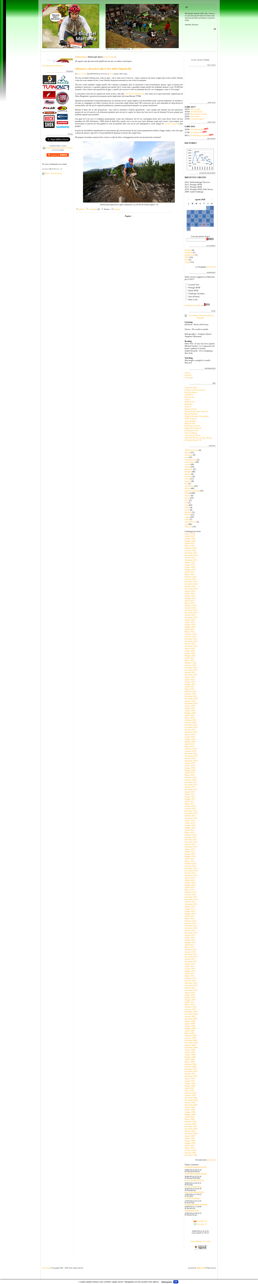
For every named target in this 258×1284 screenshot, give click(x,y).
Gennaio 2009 (190, 1038)
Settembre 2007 (191, 1076)
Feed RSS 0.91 (202, 1221)
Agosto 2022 (190, 648)
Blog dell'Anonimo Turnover (196, 411)
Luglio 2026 (190, 536)
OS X (187, 500)
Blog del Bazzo (191, 392)
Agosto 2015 (190, 849)
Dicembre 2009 (191, 1012)
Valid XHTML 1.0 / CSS (200, 1241)
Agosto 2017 (190, 792)
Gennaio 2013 (190, 923)
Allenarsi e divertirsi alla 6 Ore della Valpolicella (103, 68)
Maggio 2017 (190, 799)
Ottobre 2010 (190, 988)
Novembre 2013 (191, 899)
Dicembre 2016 (191, 811)
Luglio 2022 (190, 651)
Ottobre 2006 (190, 1102)
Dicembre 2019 (191, 725)
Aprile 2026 (189, 543)
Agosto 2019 (190, 734)
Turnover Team (191, 387)
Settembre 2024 (191, 589)
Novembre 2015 (191, 842)
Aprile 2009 (189, 1031)
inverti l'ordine (109, 57)
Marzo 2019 (190, 746)
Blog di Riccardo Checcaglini (197, 416)
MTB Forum (190, 402)
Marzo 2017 (190, 804)
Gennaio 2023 (190, 636)
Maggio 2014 (190, 885)
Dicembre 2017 (191, 782)
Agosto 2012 (190, 935)
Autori (187, 373)
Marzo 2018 (190, 775)
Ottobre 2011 (190, 959)
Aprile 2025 (189, 572)
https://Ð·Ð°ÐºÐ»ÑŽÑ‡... (195, 1192)
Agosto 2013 (190, 906)
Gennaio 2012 (190, 952)
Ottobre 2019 (190, 730)
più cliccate (211, 267)
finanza (188, 474)
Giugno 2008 (190, 1055)
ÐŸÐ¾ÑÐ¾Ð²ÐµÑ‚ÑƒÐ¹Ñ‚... (196, 1167)
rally (186, 260)
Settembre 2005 (191, 1133)
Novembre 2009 (191, 1014)
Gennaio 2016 (190, 837)
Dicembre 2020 (191, 696)
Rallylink (188, 404)
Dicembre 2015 (191, 839)
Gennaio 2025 (190, 579)
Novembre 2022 (191, 641)
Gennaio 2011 (190, 980)
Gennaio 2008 (190, 1066)
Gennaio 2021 (190, 694)
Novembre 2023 (191, 612)
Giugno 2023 (190, 624)
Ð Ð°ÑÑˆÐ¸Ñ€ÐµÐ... (193, 1198)
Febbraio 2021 (190, 691)
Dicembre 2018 (191, 753)
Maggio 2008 (190, 1057)
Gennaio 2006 (190, 1124)
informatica (189, 486)
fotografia (189, 252)
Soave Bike (195, 116)
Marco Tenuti (138, 49)
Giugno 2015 (190, 854)
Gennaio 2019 (190, 751)
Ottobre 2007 (190, 1074)
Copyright (189, 377)
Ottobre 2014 (190, 873)
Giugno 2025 (190, 567)
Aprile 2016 (189, 830)
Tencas (187, 399)
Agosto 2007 (190, 1078)
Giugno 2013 (190, 911)
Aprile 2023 (189, 629)
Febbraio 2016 (190, 835)
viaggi (187, 262)
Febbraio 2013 (190, 921)
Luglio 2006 (190, 1110)
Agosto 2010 (190, 992)
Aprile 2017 (189, 801)
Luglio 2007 (190, 1081)
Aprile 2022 (189, 658)
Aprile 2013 (189, 916)
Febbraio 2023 (190, 634)
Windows (188, 526)
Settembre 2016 (191, 818)
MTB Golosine (191, 418)
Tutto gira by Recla (192, 435)
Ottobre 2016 (190, 816)
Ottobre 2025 (190, 557)
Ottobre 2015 (190, 844)
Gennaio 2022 (190, 665)
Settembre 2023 (191, 617)
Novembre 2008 (191, 1043)
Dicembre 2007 (191, 1069)
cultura (187, 467)
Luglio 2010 (190, 995)
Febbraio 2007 (190, 1093)
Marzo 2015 (190, 861)
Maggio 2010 (190, 1000)
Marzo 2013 (190, 918)
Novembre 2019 (191, 727)
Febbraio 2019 (190, 749)
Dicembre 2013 (191, 897)
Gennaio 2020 (190, 722)
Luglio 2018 (190, 765)
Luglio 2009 (190, 1023)
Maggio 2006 (190, 1114)
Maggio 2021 (190, 684)
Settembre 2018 (191, 761)
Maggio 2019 (190, 741)
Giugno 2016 (190, 825)
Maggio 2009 (190, 1028)
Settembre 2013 (191, 904)
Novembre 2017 (191, 785)
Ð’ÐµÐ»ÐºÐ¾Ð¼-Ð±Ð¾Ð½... (197, 1204)
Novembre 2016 (191, 813)
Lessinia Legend (171, 123)
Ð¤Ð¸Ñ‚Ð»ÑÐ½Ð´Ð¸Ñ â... (195, 1180)
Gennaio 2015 (190, 866)
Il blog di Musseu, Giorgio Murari (198, 438)
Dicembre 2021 (191, 667)
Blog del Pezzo (191, 409)
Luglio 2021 (190, 679)
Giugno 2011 (190, 969)
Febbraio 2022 (190, 663)
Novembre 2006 (191, 1100)
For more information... (194, 1187)
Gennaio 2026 (190, 550)
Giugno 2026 (190, 538)
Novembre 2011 (191, 957)
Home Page (81, 57)
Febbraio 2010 (190, 1007)
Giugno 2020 (190, 710)
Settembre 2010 (191, 990)
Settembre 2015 (191, 847)
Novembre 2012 (191, 928)
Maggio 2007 (190, 1086)
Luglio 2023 (190, 622)
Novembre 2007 (191, 1071)
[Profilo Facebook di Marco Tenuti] (58, 148)
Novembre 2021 (191, 670)
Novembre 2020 (191, 698)
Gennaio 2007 (190, 1095)
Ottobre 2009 (190, 1016)
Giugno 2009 (190, 1026)
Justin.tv (188, 406)
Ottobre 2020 (190, 701)
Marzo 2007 (190, 1090)
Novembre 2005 (191, 1129)
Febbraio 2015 (190, 863)
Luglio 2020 (190, 708)
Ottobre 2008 (190, 1045)
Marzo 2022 (190, 660)
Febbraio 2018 (190, 777)
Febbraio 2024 (190, 605)
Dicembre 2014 (191, 868)
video (187, 519)
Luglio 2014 (190, 880)
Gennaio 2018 (190, 780)
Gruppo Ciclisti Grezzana (195, 390)
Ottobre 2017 (190, 787)
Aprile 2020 (189, 715)
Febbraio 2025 (190, 577)
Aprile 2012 (189, 945)
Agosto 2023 (190, 620)
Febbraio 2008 (190, 1064)
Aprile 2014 (189, 887)
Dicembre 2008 (191, 1040)
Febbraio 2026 (190, 548)
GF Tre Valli (195, 109)
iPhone (187, 488)
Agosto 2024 (190, 591)
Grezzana (188, 476)
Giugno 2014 (190, 882)
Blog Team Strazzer (192, 426)
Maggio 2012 (190, 942)
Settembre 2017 (191, 789)
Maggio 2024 (190, 598)
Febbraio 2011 (190, 978)
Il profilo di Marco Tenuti (57, 146)
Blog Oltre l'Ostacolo (193, 428)
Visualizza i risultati (193, 305)
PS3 (186, 503)
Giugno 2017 (190, 796)
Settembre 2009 (191, 1019)
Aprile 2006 (189, 1117)
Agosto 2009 (190, 1021)
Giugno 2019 (190, 739)
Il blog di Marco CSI (193, 440)
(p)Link (81, 209)
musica (187, 495)
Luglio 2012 (190, 937)
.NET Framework (191, 450)
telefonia (188, 512)
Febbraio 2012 (190, 949)
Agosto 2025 (190, 562)
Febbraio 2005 (190, 1150)
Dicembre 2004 (191, 1155)
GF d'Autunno (196, 132)
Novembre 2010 (191, 985)
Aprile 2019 (189, 744)
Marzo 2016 (190, 832)
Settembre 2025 (191, 560)
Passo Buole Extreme (199, 114)
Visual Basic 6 (190, 522)
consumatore (190, 462)
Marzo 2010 (190, 1004)
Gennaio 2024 (190, 608)
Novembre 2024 (191, 584)
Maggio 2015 (190, 856)
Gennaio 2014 (190, 894)
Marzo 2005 (190, 1148)
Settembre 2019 (191, 732)
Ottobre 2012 (190, 930)
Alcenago (188, 455)
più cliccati (211, 1160)
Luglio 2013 (190, 909)
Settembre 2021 (191, 675)
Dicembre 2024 (191, 581)
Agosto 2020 (190, 706)
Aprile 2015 (189, 859)
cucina (187, 464)
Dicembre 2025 (191, 553)
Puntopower (189, 397)
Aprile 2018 (189, 773)
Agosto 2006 (190, 1107)
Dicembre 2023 (191, 610)
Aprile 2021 (189, 687)
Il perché (188, 375)
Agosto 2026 (190, 534)
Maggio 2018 (190, 770)
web (186, 524)
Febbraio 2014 (190, 892)
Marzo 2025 (190, 574)
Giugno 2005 (190, 1141)
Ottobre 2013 (190, 902)
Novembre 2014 (191, 871)
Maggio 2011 (190, 971)
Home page (46, 1268)
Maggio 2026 (190, 541)
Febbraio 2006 (190, 1121)
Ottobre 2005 (190, 1131)
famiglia (188, 250)
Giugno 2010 (190, 997)
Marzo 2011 (190, 976)
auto (186, 457)
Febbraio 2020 (190, 720)
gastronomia (190, 255)
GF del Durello (196, 112)
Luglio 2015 (190, 851)
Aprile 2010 (189, 1002)
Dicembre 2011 (191, 954)
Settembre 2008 (191, 1047)
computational (190, 460)
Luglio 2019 (190, 737)
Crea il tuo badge (58, 150)
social (187, 510)
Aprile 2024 (189, 601)
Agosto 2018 (190, 763)
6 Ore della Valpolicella (134, 94)
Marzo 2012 (190, 947)
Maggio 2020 (190, 713)
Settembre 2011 (191, 961)
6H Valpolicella (197, 129)
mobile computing (192, 491)
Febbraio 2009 (190, 1035)
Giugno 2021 (190, 682)
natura (187, 498)
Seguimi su (55, 155)
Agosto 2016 (190, 820)
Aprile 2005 (189, 1145)
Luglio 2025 (190, 565)
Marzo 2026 (190, 546)
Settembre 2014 (191, 875)
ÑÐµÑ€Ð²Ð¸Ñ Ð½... (193, 1210)
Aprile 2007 (189, 1088)
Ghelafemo (189, 395)
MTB (111, 74)
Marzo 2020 (190, 718)
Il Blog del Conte (192, 430)
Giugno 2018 (190, 768)
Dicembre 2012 (191, 926)
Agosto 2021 (190, 677)
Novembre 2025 (191, 555)
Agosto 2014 (190, 878)
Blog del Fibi (190, 423)
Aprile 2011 (189, 973)
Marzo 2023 (190, 632)
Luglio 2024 (190, 593)
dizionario (189, 469)
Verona (187, 514)
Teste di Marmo (191, 433)
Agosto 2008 (190, 1050)
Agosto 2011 (190, 964)
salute (187, 507)
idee (186, 483)
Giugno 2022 (190, 653)
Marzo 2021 (190, 689)
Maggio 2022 (190, 655)
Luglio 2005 (190, 1138)
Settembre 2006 (191, 1105)
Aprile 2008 (189, 1059)
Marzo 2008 (190, 1062)
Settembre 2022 (191, 646)
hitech (187, 479)
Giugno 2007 (190, 1083)
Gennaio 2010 (190, 1009)
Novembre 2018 (191, 756)
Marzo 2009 (190, 1033)
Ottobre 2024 (190, 586)
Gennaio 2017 (190, 808)
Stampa (117, 209)
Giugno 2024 (190, 596)
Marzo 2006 (190, 1119)
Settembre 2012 (191, 933)
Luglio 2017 (190, 794)
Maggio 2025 (190, 569)
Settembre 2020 (191, 703)
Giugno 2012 (190, 940)
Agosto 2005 (190, 1136)
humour (188, 481)
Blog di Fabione (191, 414)
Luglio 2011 (190, 966)
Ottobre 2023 (190, 615)
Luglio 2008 (190, 1052)
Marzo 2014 (190, 890)
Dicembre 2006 (191, 1098)
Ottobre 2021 (190, 672)
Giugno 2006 (190, 1112)
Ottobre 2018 (190, 758)
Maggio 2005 (190, 1143)
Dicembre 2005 (191, 1126)
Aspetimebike (190, 421)
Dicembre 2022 (191, 639)
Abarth (187, 452)
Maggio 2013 (190, 914)
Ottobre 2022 (190, 644)
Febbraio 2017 (190, 806)
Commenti (92, 209)
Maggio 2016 (190, 828)
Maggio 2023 (190, 627)
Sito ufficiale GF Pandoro (52, 66)
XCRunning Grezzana (199, 135)
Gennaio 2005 (190, 1153)
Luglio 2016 (190, 823)
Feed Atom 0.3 (201, 1224)
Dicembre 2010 (191, 983)
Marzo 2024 (190, 603)
